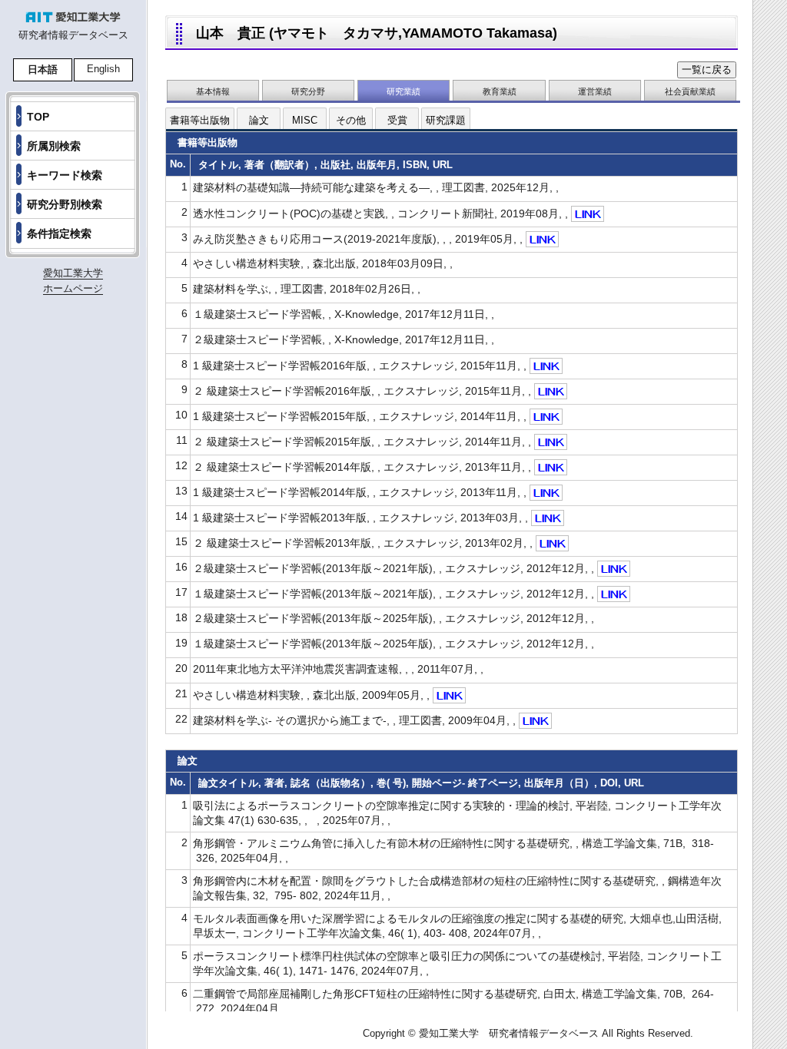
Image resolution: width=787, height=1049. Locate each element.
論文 (259, 120)
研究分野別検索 (64, 204)
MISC (304, 120)
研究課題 (446, 120)
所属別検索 (54, 146)
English (103, 68)
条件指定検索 (59, 233)
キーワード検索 (64, 175)
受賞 (397, 120)
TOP (38, 117)
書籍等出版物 (200, 120)
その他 (351, 120)
